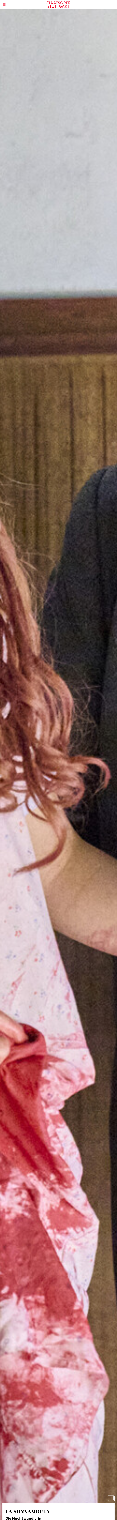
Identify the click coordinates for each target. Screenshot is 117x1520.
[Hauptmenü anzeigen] (3, 4)
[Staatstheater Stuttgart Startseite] (58, 4)
